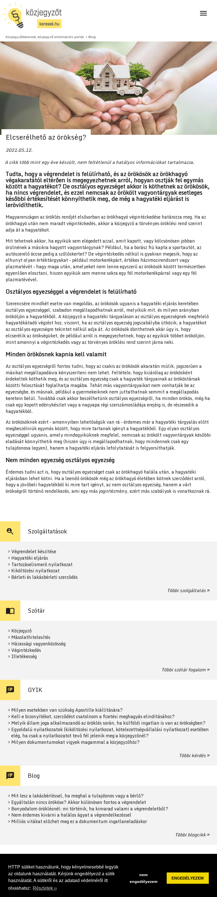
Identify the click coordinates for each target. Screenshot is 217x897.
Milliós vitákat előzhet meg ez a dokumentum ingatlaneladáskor (79, 821)
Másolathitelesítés (30, 637)
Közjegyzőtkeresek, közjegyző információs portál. (45, 36)
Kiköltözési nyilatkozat (35, 571)
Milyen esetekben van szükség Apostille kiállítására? (67, 710)
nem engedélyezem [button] (143, 878)
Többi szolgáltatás (186, 590)
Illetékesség (24, 656)
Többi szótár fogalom (183, 669)
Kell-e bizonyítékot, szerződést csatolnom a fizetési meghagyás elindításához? (93, 716)
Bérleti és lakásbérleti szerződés (44, 577)
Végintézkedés (26, 650)
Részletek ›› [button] (45, 888)
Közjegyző (21, 631)
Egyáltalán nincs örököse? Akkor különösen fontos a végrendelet (78, 802)
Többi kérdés (192, 755)
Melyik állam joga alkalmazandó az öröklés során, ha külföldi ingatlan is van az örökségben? (108, 723)
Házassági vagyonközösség (38, 644)
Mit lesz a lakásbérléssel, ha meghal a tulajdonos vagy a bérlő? (77, 796)
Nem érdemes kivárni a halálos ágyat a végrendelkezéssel (71, 815)
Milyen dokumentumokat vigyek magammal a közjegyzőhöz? (75, 742)
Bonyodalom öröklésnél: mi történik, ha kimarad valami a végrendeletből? (89, 809)
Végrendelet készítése (33, 551)
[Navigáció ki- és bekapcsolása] (203, 13)
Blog (92, 36)
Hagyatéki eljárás (29, 558)
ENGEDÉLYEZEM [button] (188, 878)
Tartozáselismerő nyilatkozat (42, 564)
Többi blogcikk (190, 834)
